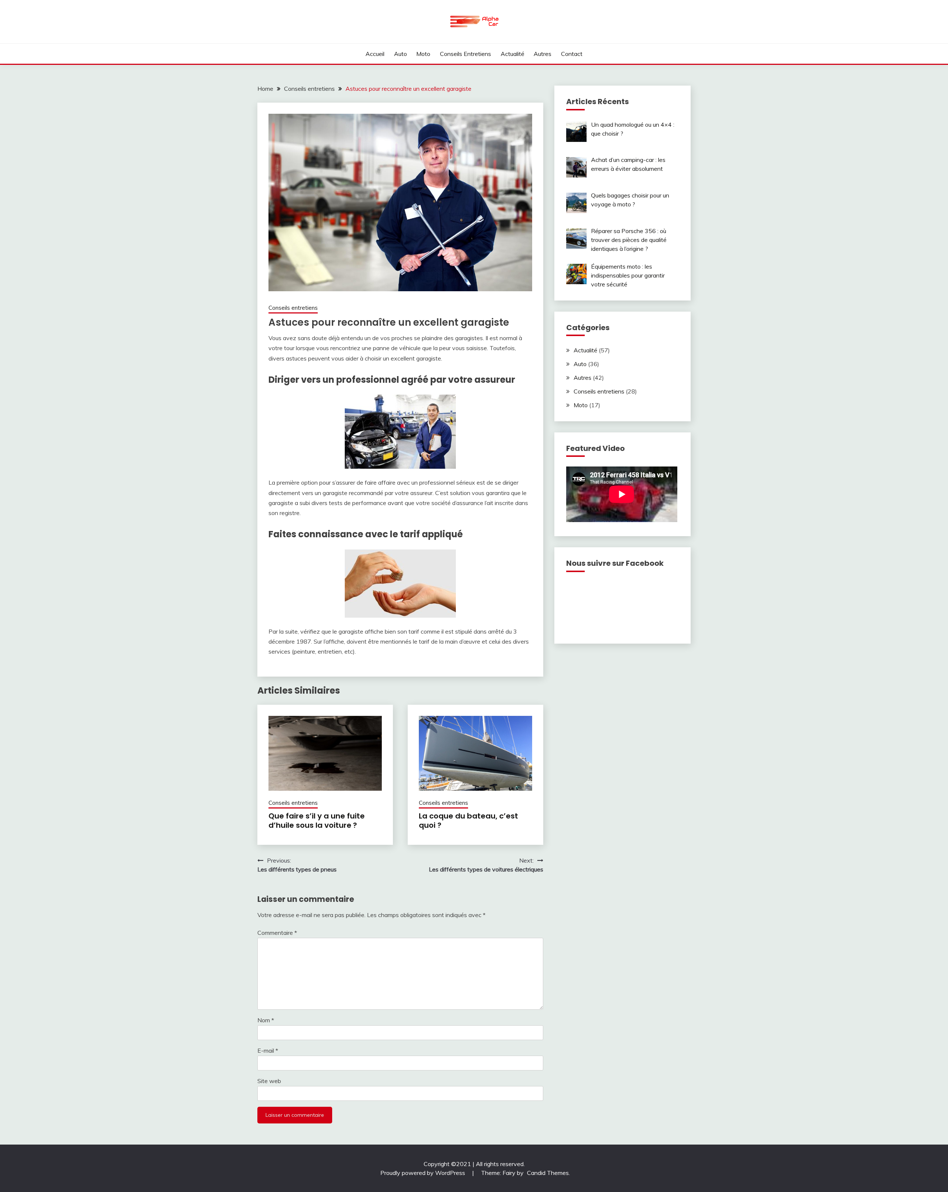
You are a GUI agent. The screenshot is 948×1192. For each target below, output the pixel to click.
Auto (400, 53)
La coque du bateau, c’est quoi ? (468, 820)
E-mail (267, 1050)
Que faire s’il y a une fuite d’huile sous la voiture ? (316, 820)
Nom (265, 1020)
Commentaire (277, 932)
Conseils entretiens (465, 53)
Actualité (512, 53)
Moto (423, 53)
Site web (269, 1081)
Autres (542, 53)
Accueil (374, 53)
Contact (572, 53)
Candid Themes (548, 1172)
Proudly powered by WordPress (423, 1172)
